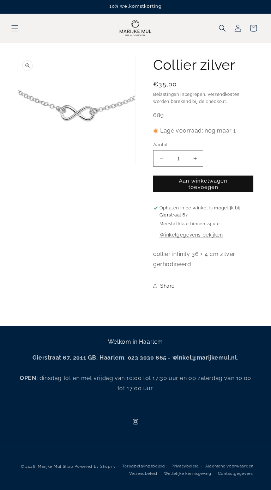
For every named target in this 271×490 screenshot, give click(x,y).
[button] (15, 28)
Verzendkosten (223, 94)
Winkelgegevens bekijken (191, 235)
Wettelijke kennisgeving (187, 473)
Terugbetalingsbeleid (143, 466)
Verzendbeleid (143, 473)
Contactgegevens (236, 473)
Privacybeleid (185, 466)
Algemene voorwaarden (229, 466)
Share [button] (167, 286)
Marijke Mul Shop (55, 466)
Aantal (160, 144)
